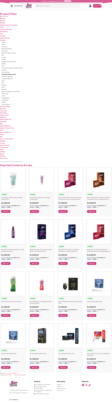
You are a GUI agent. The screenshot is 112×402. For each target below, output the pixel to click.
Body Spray (4, 51)
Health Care (3, 117)
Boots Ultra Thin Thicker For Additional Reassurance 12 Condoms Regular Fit (68, 250)
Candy (1, 27)
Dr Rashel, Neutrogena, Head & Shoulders (12, 68)
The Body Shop (5, 98)
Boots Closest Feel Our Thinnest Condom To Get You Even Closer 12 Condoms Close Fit (69, 198)
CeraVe (3, 57)
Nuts (1, 136)
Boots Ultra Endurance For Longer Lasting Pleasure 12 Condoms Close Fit (41, 250)
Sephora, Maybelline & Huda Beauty (11, 91)
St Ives (3, 95)
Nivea (3, 80)
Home (1, 161)
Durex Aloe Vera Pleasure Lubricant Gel (11, 301)
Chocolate (2, 36)
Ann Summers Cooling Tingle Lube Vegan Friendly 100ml (12, 198)
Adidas (3, 42)
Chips (1, 33)
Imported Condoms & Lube (9, 74)
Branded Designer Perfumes (9, 53)
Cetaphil (4, 59)
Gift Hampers (3, 113)
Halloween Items (4, 115)
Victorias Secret (6, 104)
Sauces (2, 149)
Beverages (2, 20)
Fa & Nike (4, 70)
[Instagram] (86, 385)
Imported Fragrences (7, 76)
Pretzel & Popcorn (5, 145)
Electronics (3, 108)
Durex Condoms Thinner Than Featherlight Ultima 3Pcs (98, 354)
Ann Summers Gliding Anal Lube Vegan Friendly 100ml (40, 198)
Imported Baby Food (5, 126)
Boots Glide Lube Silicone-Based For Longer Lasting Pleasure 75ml (12, 250)
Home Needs (3, 121)
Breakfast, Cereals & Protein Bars (9, 25)
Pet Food (2, 143)
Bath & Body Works (7, 48)
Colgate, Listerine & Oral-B (9, 61)
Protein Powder (4, 147)
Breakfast (2, 23)
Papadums (2, 141)
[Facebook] (83, 385)
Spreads (2, 154)
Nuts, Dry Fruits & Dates (6, 138)
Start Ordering (18, 5)
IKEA (1, 123)
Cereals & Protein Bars (6, 29)
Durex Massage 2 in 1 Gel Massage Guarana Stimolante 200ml (41, 302)
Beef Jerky (2, 18)
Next (15, 373)
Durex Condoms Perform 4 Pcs (66, 353)
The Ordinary (5, 100)
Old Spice (4, 85)
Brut (3, 55)
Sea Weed (2, 151)
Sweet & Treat (3, 158)
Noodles (2, 134)
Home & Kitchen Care (5, 119)
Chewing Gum (3, 31)
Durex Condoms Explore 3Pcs (94, 301)
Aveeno (3, 44)
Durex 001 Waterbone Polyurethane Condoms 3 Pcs (70, 302)
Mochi (1, 130)
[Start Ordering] (11, 6)
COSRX (4, 63)
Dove (3, 65)
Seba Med (4, 89)
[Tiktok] (89, 385)
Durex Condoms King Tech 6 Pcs (38, 353)
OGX (3, 83)
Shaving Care (5, 93)
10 (13, 373)
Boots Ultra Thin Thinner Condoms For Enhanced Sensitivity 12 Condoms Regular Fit (98, 250)
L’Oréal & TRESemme (7, 78)
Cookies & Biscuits (5, 38)
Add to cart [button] (6, 211)
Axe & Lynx (4, 46)
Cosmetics (3, 40)
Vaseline (4, 102)
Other (3, 87)
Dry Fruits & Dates (5, 106)
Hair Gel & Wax (5, 72)
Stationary (3, 156)
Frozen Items (3, 110)
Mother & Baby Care (5, 132)
